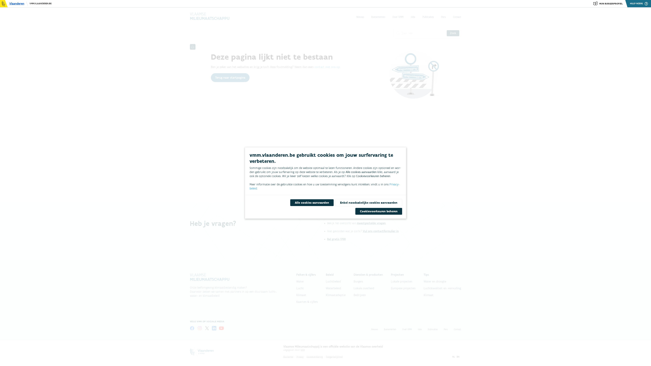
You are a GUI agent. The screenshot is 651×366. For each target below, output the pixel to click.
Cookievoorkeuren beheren (379, 211)
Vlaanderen (16, 3)
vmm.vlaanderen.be (40, 3)
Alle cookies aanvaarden (312, 203)
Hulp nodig (636, 3)
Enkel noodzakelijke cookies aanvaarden (368, 203)
